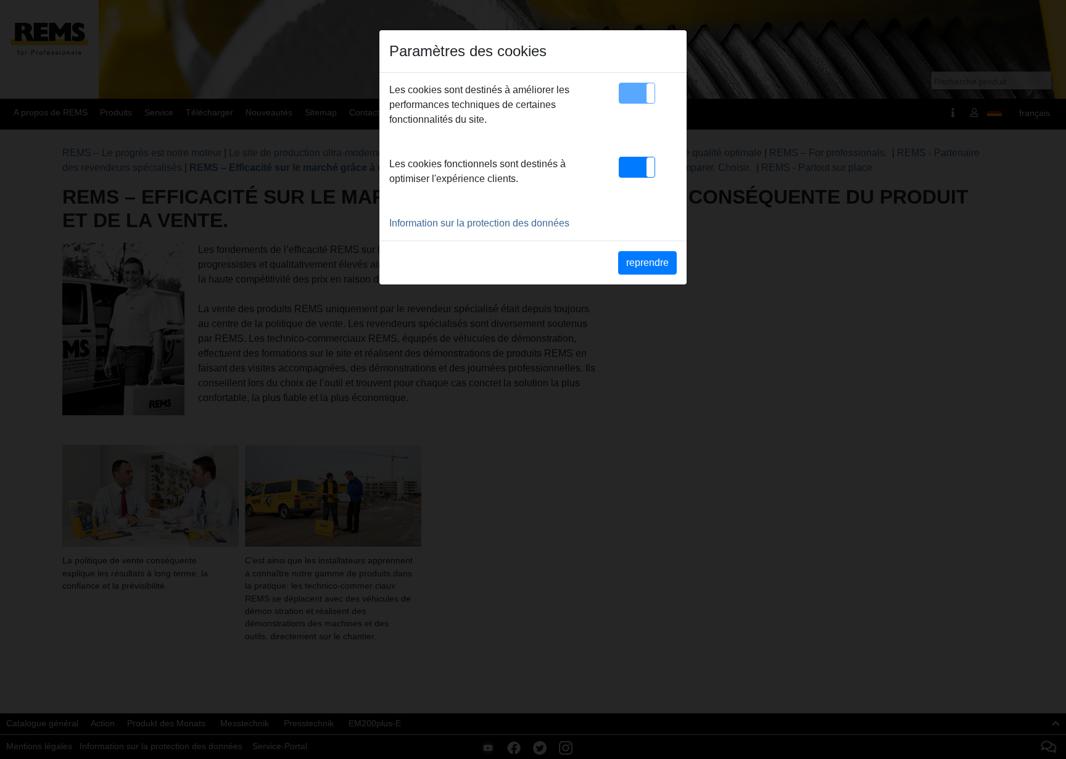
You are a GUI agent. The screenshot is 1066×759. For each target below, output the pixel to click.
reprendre (647, 262)
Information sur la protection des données (479, 223)
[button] (637, 93)
